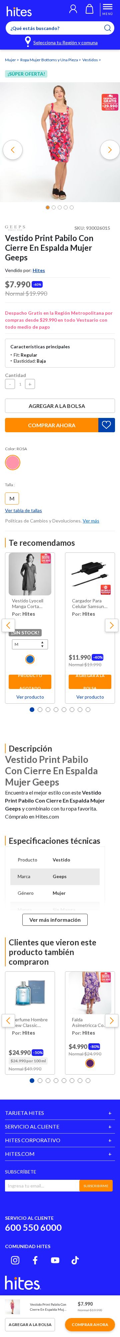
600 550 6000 (33, 1227)
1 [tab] (32, 709)
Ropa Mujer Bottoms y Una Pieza (49, 59)
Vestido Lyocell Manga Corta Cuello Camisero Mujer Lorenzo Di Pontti (29, 603)
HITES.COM (20, 1154)
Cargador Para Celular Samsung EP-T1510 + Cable (89, 603)
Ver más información (55, 919)
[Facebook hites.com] (35, 1260)
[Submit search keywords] (112, 28)
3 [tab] (48, 709)
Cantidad (15, 375)
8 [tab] (88, 709)
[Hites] (19, 11)
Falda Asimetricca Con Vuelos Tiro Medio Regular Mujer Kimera (89, 1022)
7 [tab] (80, 709)
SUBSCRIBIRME (96, 1186)
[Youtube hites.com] (55, 1260)
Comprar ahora (51, 425)
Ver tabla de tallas (23, 510)
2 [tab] (40, 709)
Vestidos (90, 59)
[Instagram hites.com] (15, 1260)
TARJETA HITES (24, 1113)
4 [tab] (56, 709)
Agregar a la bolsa (57, 406)
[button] (73, 9)
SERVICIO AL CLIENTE (32, 1126)
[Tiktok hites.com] (75, 1260)
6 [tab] (72, 709)
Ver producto (30, 697)
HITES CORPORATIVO (32, 1140)
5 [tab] (64, 709)
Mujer (11, 59)
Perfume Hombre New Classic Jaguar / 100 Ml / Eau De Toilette (30, 1022)
